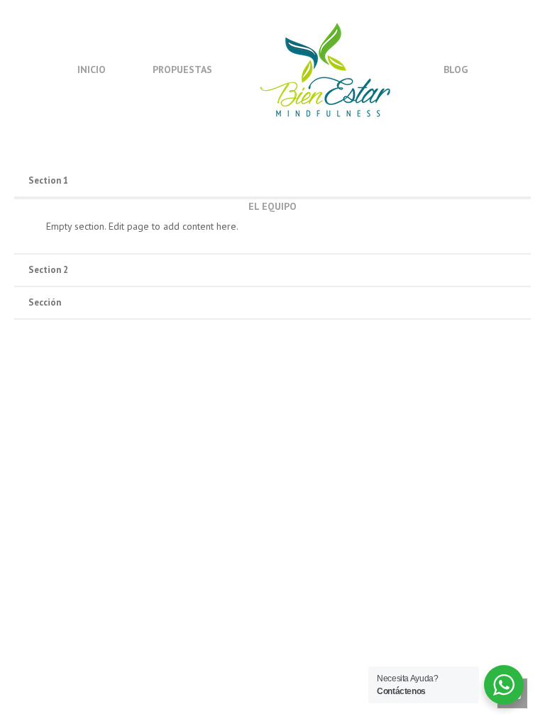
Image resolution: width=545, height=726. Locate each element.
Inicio (91, 69)
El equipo (272, 206)
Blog (456, 69)
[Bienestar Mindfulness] (326, 68)
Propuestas (182, 69)
